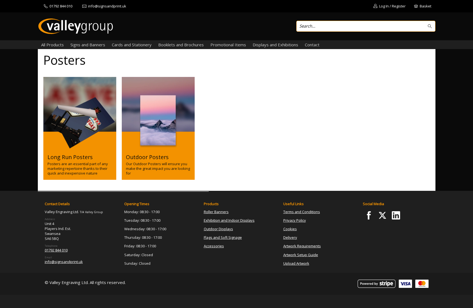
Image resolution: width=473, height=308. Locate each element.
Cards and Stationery (132, 44)
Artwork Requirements (302, 245)
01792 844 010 (56, 250)
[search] (430, 26)
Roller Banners (216, 211)
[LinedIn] (396, 215)
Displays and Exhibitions (275, 44)
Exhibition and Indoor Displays (229, 220)
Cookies (290, 228)
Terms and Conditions (301, 211)
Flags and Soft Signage (223, 237)
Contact (312, 44)
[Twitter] (382, 215)
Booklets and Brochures (181, 44)
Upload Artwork (296, 263)
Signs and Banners (87, 44)
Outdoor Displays (218, 228)
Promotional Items (228, 44)
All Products (52, 44)
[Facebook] (369, 215)
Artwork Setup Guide (300, 254)
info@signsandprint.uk (64, 261)
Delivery (290, 237)
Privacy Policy (294, 220)
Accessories (214, 245)
